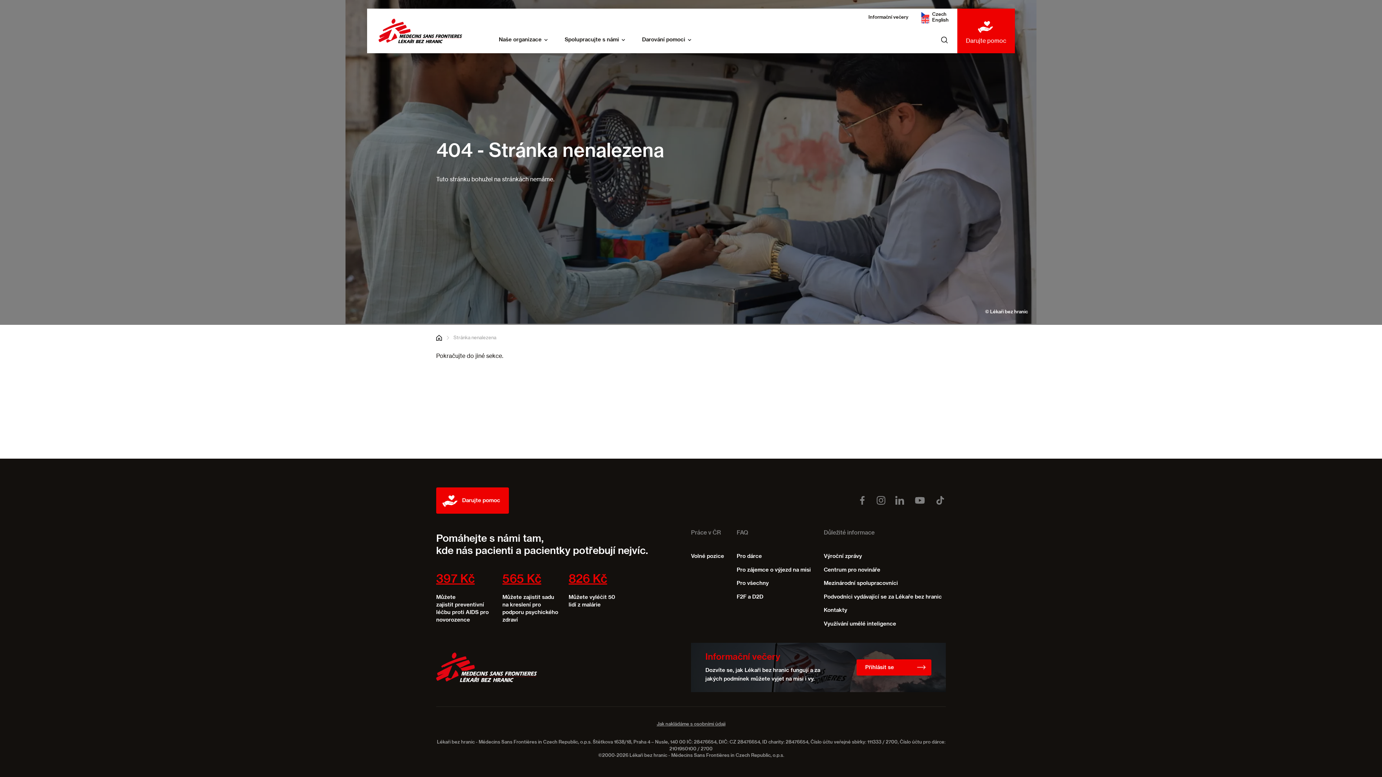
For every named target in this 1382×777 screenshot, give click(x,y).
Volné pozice (707, 556)
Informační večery (888, 17)
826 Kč (588, 579)
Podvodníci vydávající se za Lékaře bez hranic (883, 597)
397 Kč (455, 579)
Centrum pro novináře (852, 570)
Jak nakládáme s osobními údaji (691, 724)
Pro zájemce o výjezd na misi (774, 570)
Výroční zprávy (843, 556)
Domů (439, 338)
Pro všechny (753, 583)
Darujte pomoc (986, 40)
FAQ (742, 533)
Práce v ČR (706, 533)
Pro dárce (749, 556)
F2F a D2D (750, 597)
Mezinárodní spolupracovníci (861, 583)
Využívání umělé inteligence (860, 624)
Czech (939, 14)
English (940, 20)
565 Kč (521, 579)
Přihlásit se (879, 667)
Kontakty (835, 610)
